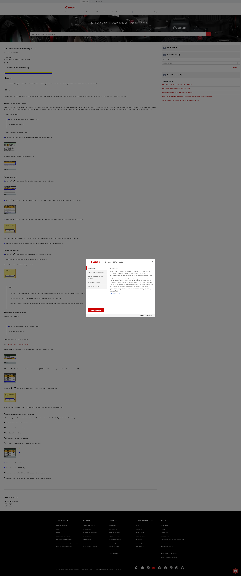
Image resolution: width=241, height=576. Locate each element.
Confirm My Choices (95, 310)
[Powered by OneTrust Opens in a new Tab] (147, 315)
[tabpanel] (131, 282)
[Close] (153, 262)
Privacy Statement (115, 293)
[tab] (96, 268)
